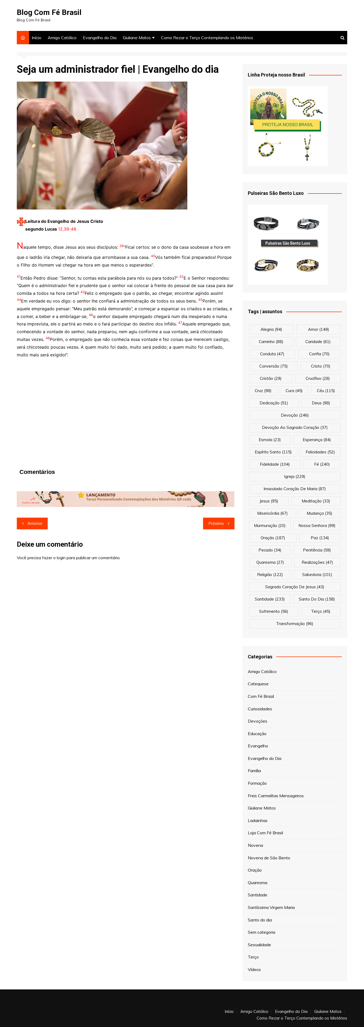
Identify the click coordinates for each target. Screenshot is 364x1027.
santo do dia (317, 599)
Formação (257, 783)
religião (270, 574)
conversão (273, 366)
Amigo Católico (62, 37)
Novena (255, 845)
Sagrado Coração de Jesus (294, 586)
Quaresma (257, 882)
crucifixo (318, 378)
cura (294, 390)
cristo (320, 366)
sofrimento (273, 611)
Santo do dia (260, 920)
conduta (272, 353)
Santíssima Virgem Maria (271, 907)
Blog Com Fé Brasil (49, 12)
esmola (270, 439)
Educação (257, 733)
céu (326, 390)
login (61, 557)
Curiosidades (260, 708)
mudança (319, 513)
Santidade (257, 894)
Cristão (271, 378)
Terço (320, 611)
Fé (322, 464)
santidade (270, 599)
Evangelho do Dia (99, 37)
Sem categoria (261, 932)
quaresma (270, 562)
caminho (271, 341)
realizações (317, 562)
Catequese (258, 683)
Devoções (257, 721)
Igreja (294, 476)
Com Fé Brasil (261, 696)
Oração (255, 870)
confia (319, 353)
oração (273, 537)
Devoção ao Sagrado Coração (295, 427)
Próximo (216, 523)
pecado (269, 550)
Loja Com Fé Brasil (265, 832)
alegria (271, 329)
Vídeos (254, 969)
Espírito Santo (273, 451)
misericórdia (272, 513)
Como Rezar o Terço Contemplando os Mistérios (207, 37)
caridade (318, 341)
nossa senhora (316, 525)
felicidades (320, 451)
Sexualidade (259, 944)
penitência (317, 550)
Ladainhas (258, 820)
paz (320, 537)
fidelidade (275, 464)
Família (254, 770)
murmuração (270, 525)
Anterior (34, 523)
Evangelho (258, 745)
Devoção (295, 415)
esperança (317, 439)
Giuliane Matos (137, 37)
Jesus (269, 501)
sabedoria (317, 574)
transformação (294, 623)
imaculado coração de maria (295, 488)
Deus (321, 402)
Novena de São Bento (269, 857)
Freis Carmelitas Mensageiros (276, 795)
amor (318, 329)
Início (36, 37)
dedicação (274, 402)
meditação (316, 501)
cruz (263, 390)
